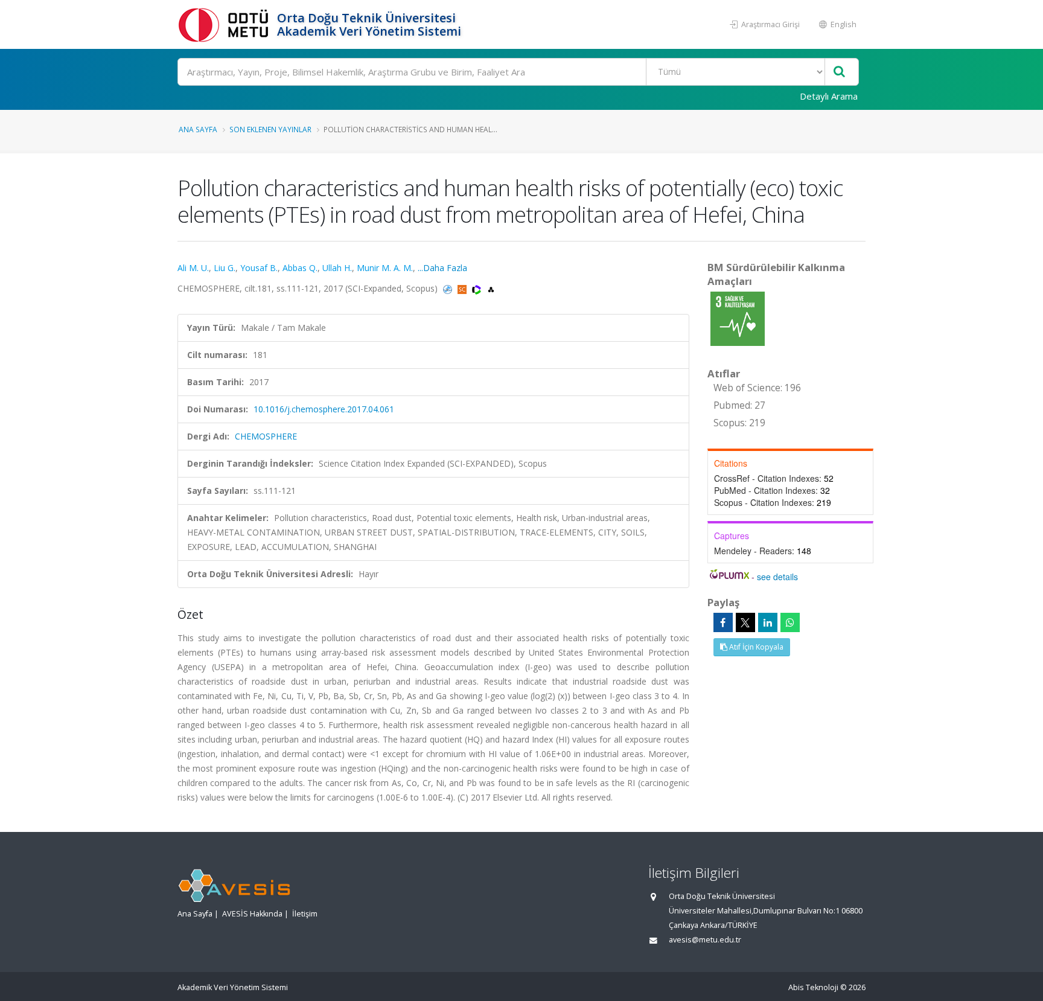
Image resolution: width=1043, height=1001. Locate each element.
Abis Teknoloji (813, 987)
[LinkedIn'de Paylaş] (767, 622)
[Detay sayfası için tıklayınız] (737, 318)
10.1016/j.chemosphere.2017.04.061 (324, 409)
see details (777, 577)
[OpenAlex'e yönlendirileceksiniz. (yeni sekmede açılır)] (491, 288)
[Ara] (839, 72)
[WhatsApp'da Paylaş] (790, 622)
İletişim (304, 914)
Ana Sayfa (198, 129)
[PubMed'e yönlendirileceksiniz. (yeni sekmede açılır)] (449, 288)
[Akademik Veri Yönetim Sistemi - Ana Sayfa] (225, 24)
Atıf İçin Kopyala (755, 647)
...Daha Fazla (442, 267)
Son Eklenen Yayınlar (270, 129)
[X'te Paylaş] (745, 622)
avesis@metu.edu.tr (705, 940)
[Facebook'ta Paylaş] (723, 622)
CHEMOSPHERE (266, 436)
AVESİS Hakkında (252, 914)
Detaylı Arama (829, 96)
